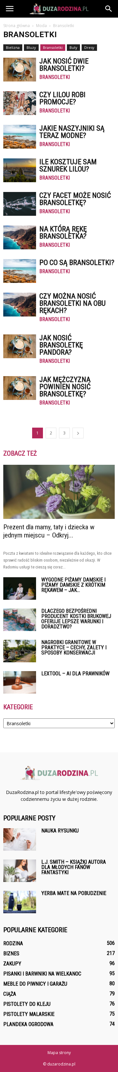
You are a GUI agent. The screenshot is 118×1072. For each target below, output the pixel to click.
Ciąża (9, 994)
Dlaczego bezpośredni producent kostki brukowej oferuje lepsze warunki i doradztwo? (76, 619)
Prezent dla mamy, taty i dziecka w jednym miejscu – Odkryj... (48, 531)
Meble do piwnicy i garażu (35, 984)
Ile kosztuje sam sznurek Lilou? (68, 165)
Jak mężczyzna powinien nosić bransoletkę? (64, 386)
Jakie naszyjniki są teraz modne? (72, 132)
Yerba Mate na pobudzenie (73, 893)
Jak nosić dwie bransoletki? (63, 64)
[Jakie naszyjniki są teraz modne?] (19, 137)
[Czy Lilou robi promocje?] (19, 103)
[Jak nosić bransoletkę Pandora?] (19, 346)
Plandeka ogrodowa (28, 1024)
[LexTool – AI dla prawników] (19, 682)
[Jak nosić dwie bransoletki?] (19, 69)
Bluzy (31, 47)
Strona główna (16, 25)
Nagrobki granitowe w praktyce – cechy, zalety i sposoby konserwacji (74, 647)
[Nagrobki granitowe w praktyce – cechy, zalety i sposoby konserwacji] (19, 651)
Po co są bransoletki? (76, 262)
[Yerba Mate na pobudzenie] (19, 902)
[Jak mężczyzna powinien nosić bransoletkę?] (19, 388)
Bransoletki (53, 47)
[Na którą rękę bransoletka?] (19, 237)
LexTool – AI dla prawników (75, 673)
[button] (109, 9)
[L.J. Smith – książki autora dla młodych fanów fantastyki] (19, 870)
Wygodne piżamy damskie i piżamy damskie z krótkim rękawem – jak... (73, 585)
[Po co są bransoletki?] (19, 271)
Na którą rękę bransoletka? (63, 232)
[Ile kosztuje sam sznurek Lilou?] (19, 170)
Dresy (89, 47)
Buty (73, 47)
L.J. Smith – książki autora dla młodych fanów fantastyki (73, 867)
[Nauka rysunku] (19, 839)
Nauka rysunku (60, 831)
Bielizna (13, 47)
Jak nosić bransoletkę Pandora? (61, 345)
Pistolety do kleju (26, 1004)
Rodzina (13, 943)
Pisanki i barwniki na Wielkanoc (42, 974)
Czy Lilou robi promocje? (62, 98)
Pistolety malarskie (28, 1014)
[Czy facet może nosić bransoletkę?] (19, 204)
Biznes (11, 953)
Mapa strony (59, 1052)
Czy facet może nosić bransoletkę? (75, 199)
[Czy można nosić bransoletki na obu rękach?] (19, 304)
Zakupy (12, 964)
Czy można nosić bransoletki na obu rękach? (72, 303)
